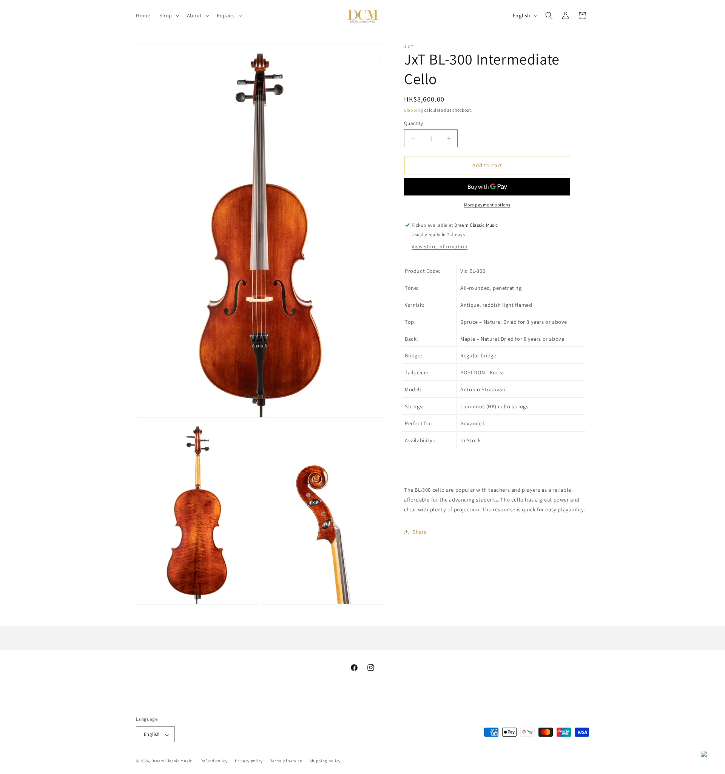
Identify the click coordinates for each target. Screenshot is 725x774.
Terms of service (286, 761)
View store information (439, 246)
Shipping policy (325, 761)
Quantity (413, 123)
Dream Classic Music (171, 761)
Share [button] (420, 531)
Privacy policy (249, 761)
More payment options (487, 205)
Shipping (413, 110)
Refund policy (214, 761)
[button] (168, 15)
